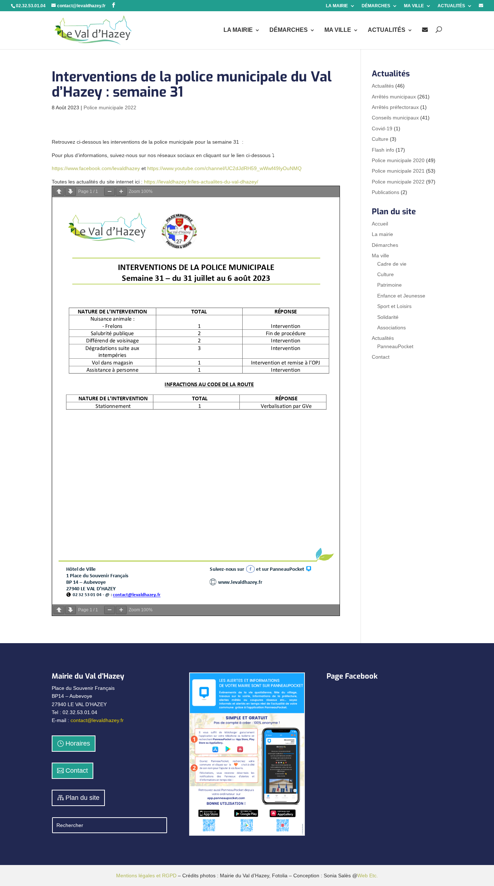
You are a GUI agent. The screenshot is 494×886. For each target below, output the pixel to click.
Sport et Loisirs (394, 306)
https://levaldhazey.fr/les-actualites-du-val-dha (196, 182)
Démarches (385, 245)
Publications (385, 192)
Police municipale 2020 (398, 160)
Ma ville (380, 255)
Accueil (380, 224)
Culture (380, 139)
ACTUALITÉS (451, 6)
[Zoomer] (121, 191)
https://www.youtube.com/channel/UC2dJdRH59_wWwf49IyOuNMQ (224, 168)
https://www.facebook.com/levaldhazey (96, 168)
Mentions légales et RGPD (146, 875)
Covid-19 (382, 128)
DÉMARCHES (376, 6)
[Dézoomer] (109, 191)
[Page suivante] (70, 191)
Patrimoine (389, 285)
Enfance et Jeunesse (401, 296)
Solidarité (388, 317)
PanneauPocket (395, 346)
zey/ (253, 182)
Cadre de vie (391, 264)
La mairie (382, 234)
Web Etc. (367, 875)
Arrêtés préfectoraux (395, 107)
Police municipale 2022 (110, 107)
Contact (380, 357)
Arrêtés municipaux (394, 97)
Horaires (77, 743)
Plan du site (82, 797)
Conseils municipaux (395, 118)
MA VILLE (414, 6)
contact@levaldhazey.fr (97, 720)
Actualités (383, 86)
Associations (391, 327)
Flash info (383, 150)
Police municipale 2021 (398, 171)
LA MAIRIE (337, 6)
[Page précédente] (59, 191)
